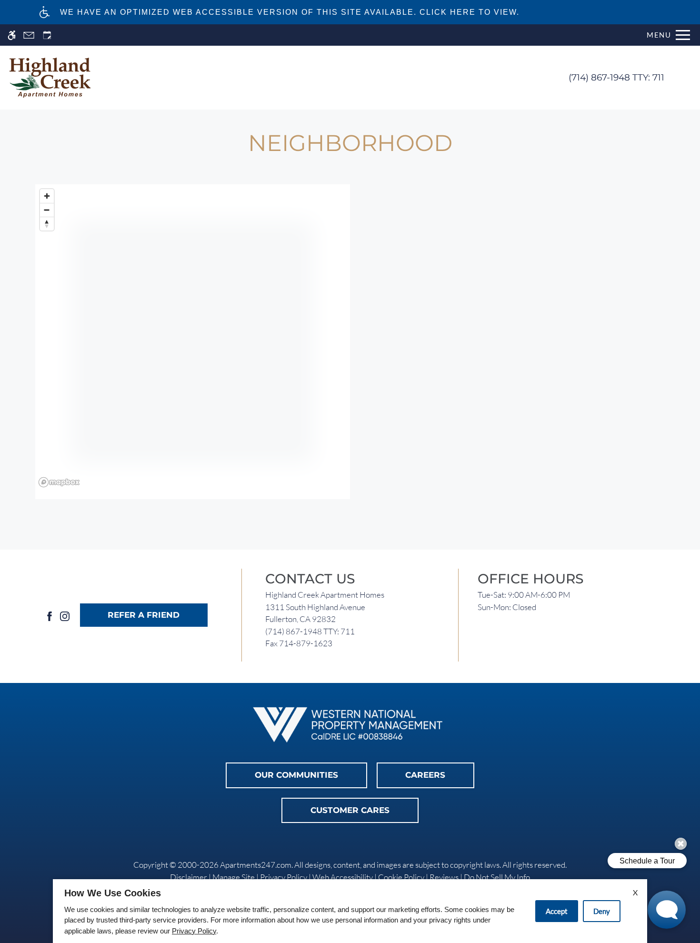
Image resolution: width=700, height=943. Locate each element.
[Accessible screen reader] (11, 35)
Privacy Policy (283, 877)
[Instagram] (65, 615)
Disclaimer (188, 877)
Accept (557, 911)
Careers (425, 775)
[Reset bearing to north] (47, 224)
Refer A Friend (144, 615)
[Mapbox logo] (59, 482)
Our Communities (296, 775)
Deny (601, 911)
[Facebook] (49, 615)
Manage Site (233, 877)
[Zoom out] (47, 210)
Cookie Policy (401, 877)
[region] (192, 342)
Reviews (444, 877)
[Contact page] (29, 35)
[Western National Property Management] (350, 725)
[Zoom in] (47, 196)
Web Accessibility (342, 877)
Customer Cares (350, 810)
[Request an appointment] (47, 35)
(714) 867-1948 (616, 77)
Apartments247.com (255, 865)
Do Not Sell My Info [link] (497, 877)
